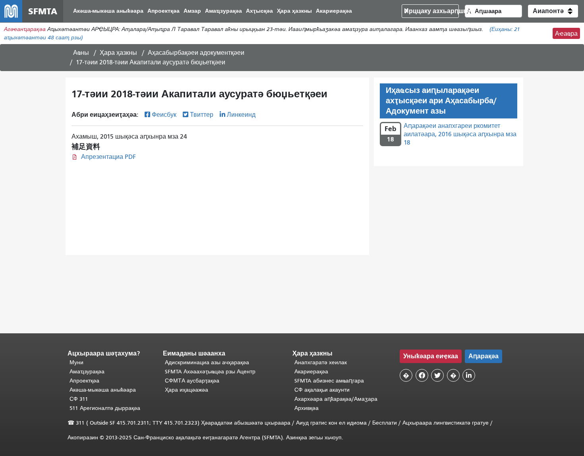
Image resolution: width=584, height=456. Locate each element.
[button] (553, 11)
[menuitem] (108, 11)
